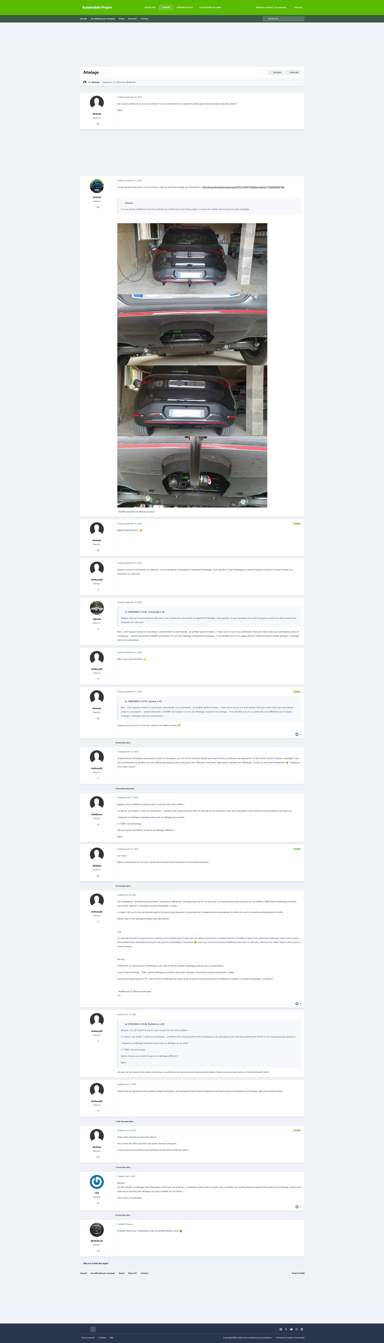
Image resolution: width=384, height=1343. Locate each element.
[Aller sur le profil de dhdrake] (84, 82)
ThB (97, 1193)
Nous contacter (88, 1338)
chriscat (97, 197)
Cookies (102, 1338)
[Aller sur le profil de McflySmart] (97, 1230)
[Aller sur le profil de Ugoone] (97, 608)
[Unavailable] (192, 225)
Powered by (290, 1338)
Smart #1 (131, 82)
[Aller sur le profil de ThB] (97, 1182)
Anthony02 (96, 579)
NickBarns (97, 814)
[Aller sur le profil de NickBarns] (97, 803)
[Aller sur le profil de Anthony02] (97, 569)
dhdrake (95, 82)
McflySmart (97, 1241)
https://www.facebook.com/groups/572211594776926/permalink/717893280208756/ (243, 187)
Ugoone (97, 619)
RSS (111, 1338)
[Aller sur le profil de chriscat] (97, 186)
